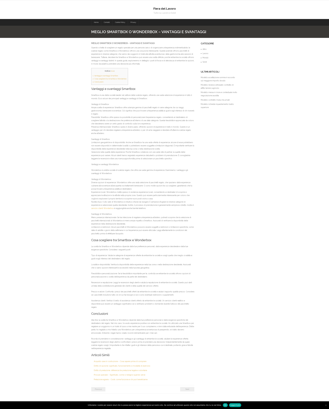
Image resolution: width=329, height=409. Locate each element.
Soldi (205, 62)
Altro (205, 49)
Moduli (205, 58)
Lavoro (205, 53)
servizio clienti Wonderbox (102, 208)
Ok (225, 405)
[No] (326, 405)
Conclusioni (98, 82)
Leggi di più (235, 405)
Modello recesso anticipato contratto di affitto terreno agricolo (217, 86)
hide (112, 71)
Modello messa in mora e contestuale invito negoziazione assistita (219, 94)
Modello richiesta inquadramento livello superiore (217, 105)
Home (96, 22)
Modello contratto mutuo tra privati (215, 100)
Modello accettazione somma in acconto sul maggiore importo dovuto (218, 79)
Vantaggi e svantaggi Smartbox (105, 76)
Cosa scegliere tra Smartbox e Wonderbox (110, 79)
